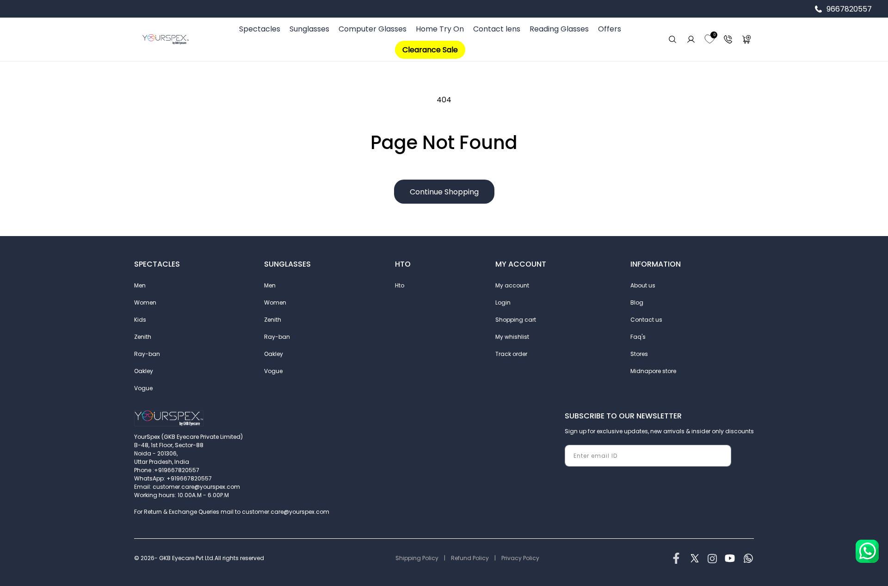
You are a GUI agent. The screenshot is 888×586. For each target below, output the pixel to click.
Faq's (638, 337)
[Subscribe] (720, 456)
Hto (399, 285)
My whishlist (512, 337)
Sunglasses (309, 29)
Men (140, 285)
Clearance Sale (430, 49)
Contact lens (496, 29)
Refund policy (470, 558)
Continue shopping (444, 192)
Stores (639, 354)
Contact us (646, 320)
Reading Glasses (559, 29)
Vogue (143, 388)
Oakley (143, 371)
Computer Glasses (373, 29)
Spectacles (259, 29)
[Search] (672, 39)
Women (145, 302)
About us (642, 285)
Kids (140, 320)
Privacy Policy (520, 558)
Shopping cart (515, 320)
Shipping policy (416, 558)
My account (512, 285)
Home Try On (440, 29)
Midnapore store (653, 371)
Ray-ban (147, 354)
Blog (636, 302)
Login (503, 302)
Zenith (142, 337)
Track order (511, 354)
